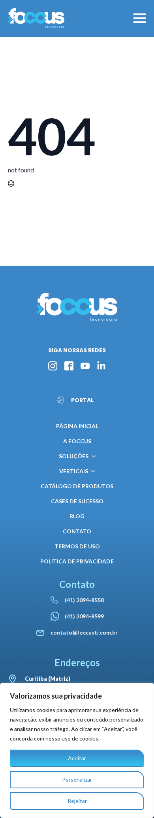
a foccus (77, 441)
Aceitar (77, 758)
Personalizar (77, 779)
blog (77, 516)
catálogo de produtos (77, 486)
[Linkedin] (101, 365)
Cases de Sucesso (77, 501)
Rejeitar (77, 800)
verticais (73, 471)
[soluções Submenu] (92, 456)
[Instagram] (52, 365)
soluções (73, 456)
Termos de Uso (77, 546)
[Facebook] (68, 365)
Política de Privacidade (77, 561)
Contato (77, 531)
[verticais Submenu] (91, 471)
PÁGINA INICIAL (77, 426)
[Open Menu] (139, 18)
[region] (77, 750)
